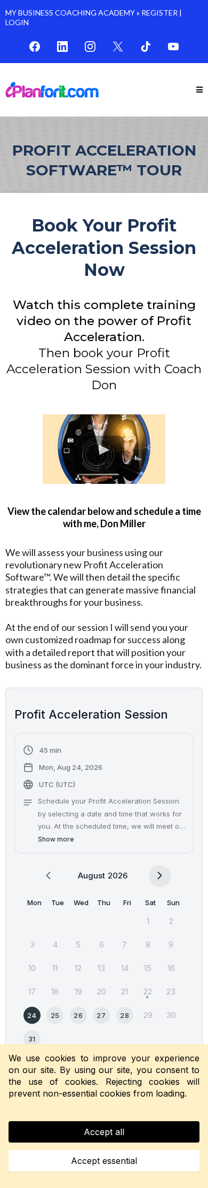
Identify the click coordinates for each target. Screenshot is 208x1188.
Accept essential (104, 1160)
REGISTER (159, 12)
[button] (199, 90)
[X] (118, 46)
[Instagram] (90, 46)
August (91, 875)
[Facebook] (35, 46)
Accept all (104, 1132)
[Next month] (160, 876)
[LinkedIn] (62, 46)
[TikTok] (145, 46)
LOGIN (17, 22)
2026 (117, 875)
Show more (56, 839)
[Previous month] (48, 876)
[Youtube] (173, 46)
